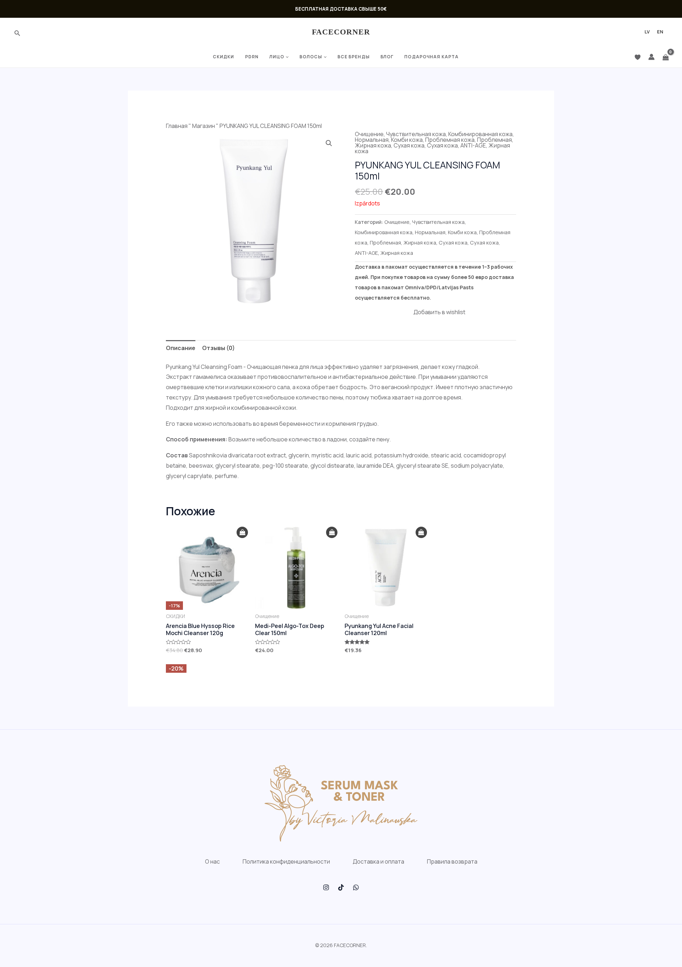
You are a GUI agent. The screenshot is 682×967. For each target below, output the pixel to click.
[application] (286, 57)
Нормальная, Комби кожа (389, 140)
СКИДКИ (223, 57)
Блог (387, 57)
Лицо (276, 57)
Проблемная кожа (450, 140)
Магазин (203, 126)
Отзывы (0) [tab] (218, 348)
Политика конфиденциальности (286, 861)
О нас (212, 861)
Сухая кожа (409, 145)
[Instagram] (326, 887)
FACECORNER (341, 31)
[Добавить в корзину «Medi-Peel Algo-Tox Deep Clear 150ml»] (331, 532)
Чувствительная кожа (416, 134)
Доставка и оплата (378, 861)
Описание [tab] (180, 348)
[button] (329, 143)
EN (660, 32)
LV (647, 32)
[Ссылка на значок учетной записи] (651, 57)
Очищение (369, 134)
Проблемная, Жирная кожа (403, 242)
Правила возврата (452, 861)
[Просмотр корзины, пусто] (666, 56)
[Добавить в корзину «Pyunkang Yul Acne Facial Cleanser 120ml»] (421, 532)
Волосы (311, 57)
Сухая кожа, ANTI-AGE (456, 145)
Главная (177, 126)
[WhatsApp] (356, 887)
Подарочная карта (431, 57)
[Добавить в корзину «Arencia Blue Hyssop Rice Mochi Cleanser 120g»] (242, 532)
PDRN (252, 57)
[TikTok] (341, 887)
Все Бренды (353, 57)
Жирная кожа (396, 252)
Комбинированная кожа (480, 134)
